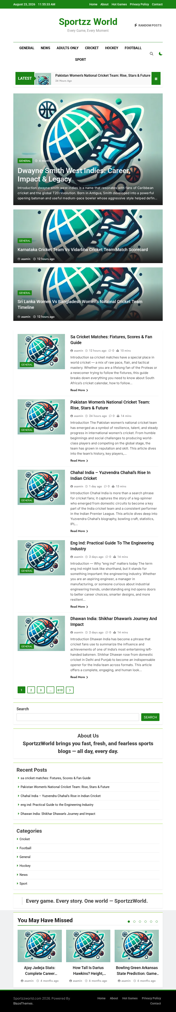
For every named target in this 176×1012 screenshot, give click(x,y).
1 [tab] (129, 922)
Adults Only (68, 48)
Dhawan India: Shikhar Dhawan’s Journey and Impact (58, 814)
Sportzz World (88, 21)
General (26, 48)
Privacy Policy (139, 4)
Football (133, 48)
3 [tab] (140, 922)
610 (60, 690)
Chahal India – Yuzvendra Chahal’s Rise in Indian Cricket (61, 796)
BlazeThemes (23, 1003)
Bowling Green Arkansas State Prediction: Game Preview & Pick (137, 973)
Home (93, 4)
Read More (77, 390)
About (104, 4)
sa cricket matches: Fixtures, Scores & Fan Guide (56, 778)
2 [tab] (134, 922)
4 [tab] (145, 922)
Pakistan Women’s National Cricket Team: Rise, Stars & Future (86, 75)
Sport (80, 60)
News (45, 48)
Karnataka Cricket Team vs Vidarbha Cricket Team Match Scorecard (83, 249)
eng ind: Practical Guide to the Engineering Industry (57, 805)
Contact (157, 4)
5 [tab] (151, 922)
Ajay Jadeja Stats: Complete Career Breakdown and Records (40, 973)
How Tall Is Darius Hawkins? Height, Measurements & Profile (88, 973)
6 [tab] (157, 922)
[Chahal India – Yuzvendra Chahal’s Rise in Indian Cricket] (148, 81)
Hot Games (119, 4)
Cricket (92, 48)
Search (23, 709)
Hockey (111, 48)
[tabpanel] (39, 956)
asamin (25, 259)
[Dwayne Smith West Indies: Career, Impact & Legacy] (88, 149)
